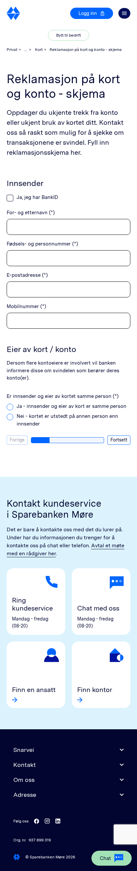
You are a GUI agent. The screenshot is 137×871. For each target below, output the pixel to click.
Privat (12, 49)
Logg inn (87, 13)
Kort (39, 49)
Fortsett (118, 439)
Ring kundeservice (32, 604)
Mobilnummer (26, 306)
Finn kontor (94, 690)
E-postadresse (27, 275)
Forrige (17, 439)
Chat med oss (98, 608)
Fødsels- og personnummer (42, 244)
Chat (105, 858)
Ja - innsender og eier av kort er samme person (71, 406)
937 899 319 (40, 840)
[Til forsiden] (13, 13)
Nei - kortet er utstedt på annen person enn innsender (67, 420)
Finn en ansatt (34, 690)
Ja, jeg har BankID (37, 197)
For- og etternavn (31, 213)
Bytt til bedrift (68, 35)
